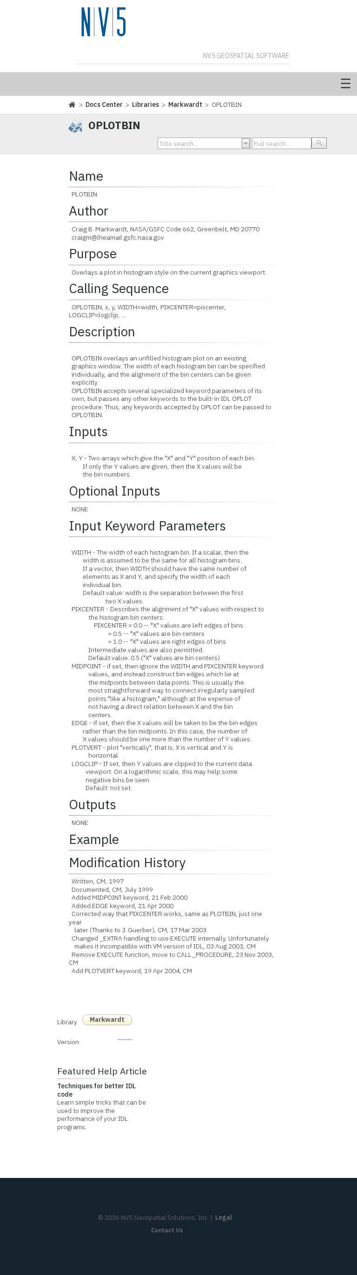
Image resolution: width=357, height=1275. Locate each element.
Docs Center (104, 104)
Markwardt (185, 104)
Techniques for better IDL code (96, 1090)
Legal (223, 1217)
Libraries (145, 104)
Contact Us (167, 1230)
